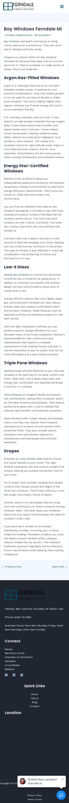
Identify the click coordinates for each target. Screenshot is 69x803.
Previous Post (12, 566)
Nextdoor (10, 661)
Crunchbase (12, 665)
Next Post (59, 566)
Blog (34, 702)
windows (14, 41)
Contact (34, 706)
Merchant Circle (15, 653)
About (34, 698)
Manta (9, 649)
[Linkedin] (14, 675)
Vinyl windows (12, 394)
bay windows (21, 274)
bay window (29, 458)
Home (34, 694)
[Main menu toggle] (62, 6)
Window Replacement (19, 35)
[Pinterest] (21, 675)
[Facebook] (6, 675)
